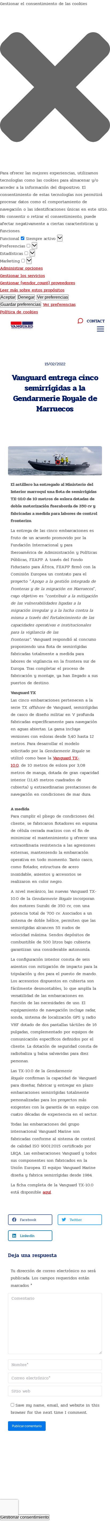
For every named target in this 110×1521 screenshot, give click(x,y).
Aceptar (8, 297)
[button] (55, 88)
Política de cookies (19, 312)
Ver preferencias (52, 297)
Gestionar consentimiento (25, 1517)
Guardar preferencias (21, 304)
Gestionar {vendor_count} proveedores (37, 282)
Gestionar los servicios (22, 275)
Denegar (26, 297)
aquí (47, 1192)
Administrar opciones (21, 268)
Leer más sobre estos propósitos (32, 290)
